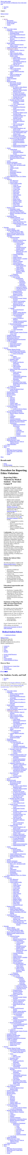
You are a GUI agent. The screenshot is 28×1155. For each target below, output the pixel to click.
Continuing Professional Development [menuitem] (16, 339)
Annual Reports (8, 669)
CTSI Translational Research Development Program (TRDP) (20, 1025)
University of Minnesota (15, 682)
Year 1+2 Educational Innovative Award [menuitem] (18, 124)
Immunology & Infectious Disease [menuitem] (18, 420)
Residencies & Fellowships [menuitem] (13, 336)
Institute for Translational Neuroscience (19, 1124)
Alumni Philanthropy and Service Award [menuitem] (19, 129)
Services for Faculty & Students (18, 837)
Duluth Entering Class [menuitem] (18, 223)
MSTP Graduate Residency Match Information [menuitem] (20, 271)
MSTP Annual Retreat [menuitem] (18, 314)
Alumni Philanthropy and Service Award (19, 827)
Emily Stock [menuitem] (16, 190)
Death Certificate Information (17, 1071)
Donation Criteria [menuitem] (14, 359)
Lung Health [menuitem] (13, 437)
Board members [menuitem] (17, 151)
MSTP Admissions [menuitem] (14, 275)
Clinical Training (20, 941)
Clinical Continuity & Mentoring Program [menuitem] (18, 303)
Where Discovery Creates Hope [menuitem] (14, 451)
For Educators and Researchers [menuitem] (17, 350)
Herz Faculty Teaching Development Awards (15, 782)
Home (5, 463)
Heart (11, 868)
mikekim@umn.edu (12, 511)
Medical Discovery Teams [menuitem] (13, 440)
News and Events (14, 777)
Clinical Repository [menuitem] (11, 444)
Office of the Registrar (15, 730)
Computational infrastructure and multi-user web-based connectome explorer (20, 770)
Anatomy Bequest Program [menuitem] (13, 349)
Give (5, 649)
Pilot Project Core (14, 773)
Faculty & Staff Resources (10, 654)
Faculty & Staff (10, 23)
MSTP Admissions (14, 974)
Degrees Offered (11, 927)
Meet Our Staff (16, 1056)
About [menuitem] (5, 27)
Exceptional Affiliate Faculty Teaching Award (20, 812)
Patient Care (7, 1144)
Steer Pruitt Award (17, 797)
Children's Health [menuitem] (14, 168)
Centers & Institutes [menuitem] (11, 78)
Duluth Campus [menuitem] (11, 43)
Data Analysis (16, 761)
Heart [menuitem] (11, 169)
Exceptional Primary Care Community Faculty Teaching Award (19, 815)
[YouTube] (5, 671)
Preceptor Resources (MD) (16, 930)
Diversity (6, 651)
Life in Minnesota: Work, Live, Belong (16, 875)
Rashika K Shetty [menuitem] (17, 202)
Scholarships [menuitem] (13, 173)
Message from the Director (19, 939)
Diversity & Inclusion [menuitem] (12, 162)
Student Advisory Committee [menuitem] (20, 258)
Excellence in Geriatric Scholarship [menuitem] (18, 102)
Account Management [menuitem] (18, 139)
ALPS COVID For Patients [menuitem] (20, 409)
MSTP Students (14, 995)
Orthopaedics (13, 869)
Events (8, 1153)
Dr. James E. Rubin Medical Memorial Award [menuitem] (20, 87)
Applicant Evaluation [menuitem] (21, 287)
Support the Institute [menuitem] (21, 436)
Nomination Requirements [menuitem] (19, 136)
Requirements (19, 977)
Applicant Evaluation (21, 985)
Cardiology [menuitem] (12, 416)
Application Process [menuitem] (12, 216)
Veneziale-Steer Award (18, 791)
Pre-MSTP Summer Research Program (18, 992)
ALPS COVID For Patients (20, 1107)
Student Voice (13, 1045)
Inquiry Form (16, 1063)
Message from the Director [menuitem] (19, 240)
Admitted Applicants (15, 916)
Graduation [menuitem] (16, 70)
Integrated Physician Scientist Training (21, 946)
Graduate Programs (11, 1034)
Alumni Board (13, 848)
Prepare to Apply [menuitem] (11, 207)
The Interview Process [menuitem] (21, 288)
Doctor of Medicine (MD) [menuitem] (13, 230)
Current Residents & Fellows (11, 660)
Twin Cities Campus (12, 690)
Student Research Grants (19, 845)
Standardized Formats (18, 767)
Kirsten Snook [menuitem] (16, 199)
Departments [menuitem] (10, 77)
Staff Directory (16, 958)
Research (6, 1046)
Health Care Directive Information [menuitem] (18, 362)
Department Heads (14, 695)
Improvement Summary (16, 1042)
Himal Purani (16, 890)
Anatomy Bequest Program (13, 1048)
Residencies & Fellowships (13, 1035)
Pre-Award (9, 1095)
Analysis (15, 753)
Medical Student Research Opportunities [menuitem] (19, 59)
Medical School (4, 13)
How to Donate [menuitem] (14, 360)
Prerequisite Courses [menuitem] (15, 209)
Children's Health (14, 866)
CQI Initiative (13, 1041)
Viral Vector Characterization (20, 747)
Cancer (11, 865)
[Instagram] (3, 671)
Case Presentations (17, 1014)
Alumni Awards (14, 825)
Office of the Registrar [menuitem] (15, 68)
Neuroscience (13, 1121)
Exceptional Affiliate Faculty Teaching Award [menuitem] (20, 113)
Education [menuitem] (6, 227)
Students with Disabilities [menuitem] (19, 301)
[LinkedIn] (6, 671)
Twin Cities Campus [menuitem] (12, 29)
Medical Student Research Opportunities (19, 721)
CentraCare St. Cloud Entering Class (18, 918)
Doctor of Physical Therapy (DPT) (15, 931)
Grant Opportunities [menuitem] (18, 329)
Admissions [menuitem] (6, 177)
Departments (10, 739)
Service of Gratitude (15, 1085)
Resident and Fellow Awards (17, 798)
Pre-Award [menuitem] (9, 396)
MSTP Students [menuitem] (14, 297)
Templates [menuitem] (12, 401)
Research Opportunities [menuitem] (15, 324)
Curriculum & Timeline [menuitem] (19, 245)
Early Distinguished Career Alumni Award (19, 831)
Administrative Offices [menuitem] (12, 48)
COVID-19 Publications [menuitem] (16, 410)
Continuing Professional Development (16, 1038)
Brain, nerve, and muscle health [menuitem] (17, 165)
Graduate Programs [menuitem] (11, 335)
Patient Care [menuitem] (7, 445)
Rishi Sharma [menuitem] (16, 203)
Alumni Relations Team (16, 855)
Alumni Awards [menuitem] (14, 126)
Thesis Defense (20, 967)
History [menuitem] (8, 80)
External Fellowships (18, 953)
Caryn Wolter (16, 886)
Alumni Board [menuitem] (13, 149)
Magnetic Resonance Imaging (17, 1120)
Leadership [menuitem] (9, 30)
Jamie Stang (16, 892)
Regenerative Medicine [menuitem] (15, 172)
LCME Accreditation (12, 1039)
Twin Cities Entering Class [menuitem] (19, 221)
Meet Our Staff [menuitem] (16, 358)
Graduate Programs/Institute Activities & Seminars (20, 1020)
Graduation (16, 732)
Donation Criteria (14, 1058)
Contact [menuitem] (9, 160)
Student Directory (17, 956)
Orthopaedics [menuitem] (13, 170)
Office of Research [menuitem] (11, 387)
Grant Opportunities (18, 1028)
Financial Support (17, 990)
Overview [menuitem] (15, 238)
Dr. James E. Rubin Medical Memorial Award (20, 786)
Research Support (11, 1093)
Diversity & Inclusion (12, 861)
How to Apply (16, 975)
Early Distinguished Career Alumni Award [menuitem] (19, 133)
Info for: (6, 19)
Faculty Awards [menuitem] (14, 105)
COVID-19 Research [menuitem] (12, 406)
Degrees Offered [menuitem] (11, 229)
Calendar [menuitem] (12, 308)
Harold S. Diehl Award (18, 834)
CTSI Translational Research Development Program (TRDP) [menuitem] (20, 327)
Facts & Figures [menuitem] (14, 182)
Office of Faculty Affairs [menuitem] (16, 53)
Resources (15, 973)
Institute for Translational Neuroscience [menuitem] (19, 425)
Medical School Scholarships (20, 844)
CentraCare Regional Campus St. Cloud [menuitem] (17, 47)
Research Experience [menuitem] (22, 280)
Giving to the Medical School (14, 862)
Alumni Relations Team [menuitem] (16, 156)
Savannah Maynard (18, 905)
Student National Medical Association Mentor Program (17, 909)
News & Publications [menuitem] (18, 264)
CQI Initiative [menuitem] (13, 342)
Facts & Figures (14, 880)
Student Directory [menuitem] (17, 257)
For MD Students (8, 465)
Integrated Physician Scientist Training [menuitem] (21, 248)
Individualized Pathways (13, 1036)
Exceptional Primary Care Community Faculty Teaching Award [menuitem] (19, 117)
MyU (5, 8)
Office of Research (11, 1086)
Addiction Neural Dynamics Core (18, 754)
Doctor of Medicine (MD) (13, 929)
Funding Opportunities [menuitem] (12, 392)
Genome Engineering (15, 1117)
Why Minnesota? (14, 879)
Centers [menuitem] (18, 428)
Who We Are (16, 726)
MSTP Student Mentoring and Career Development (21, 950)
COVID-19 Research (12, 1104)
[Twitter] (2, 671)
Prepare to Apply (11, 906)
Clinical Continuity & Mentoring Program (18, 1002)
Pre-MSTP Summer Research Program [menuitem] (18, 293)
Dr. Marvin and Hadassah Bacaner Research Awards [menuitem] (19, 94)
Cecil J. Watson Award (18, 802)
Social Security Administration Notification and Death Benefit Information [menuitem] (20, 377)
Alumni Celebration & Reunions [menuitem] (18, 155)
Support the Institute (21, 1134)
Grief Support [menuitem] (16, 380)
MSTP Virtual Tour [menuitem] (18, 295)
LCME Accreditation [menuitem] (12, 341)
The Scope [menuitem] (9, 453)
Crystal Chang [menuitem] (16, 189)
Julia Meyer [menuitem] (16, 197)
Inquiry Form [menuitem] (16, 365)
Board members (17, 849)
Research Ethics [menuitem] (11, 393)
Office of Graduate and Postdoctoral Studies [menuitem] (15, 75)
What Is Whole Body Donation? (18, 1051)
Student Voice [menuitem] (13, 346)
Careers (5, 650)
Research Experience (22, 979)
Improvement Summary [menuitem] (16, 343)
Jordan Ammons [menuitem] (17, 194)
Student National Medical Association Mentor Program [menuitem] (17, 211)
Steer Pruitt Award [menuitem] (17, 98)
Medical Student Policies (10, 564)
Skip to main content (6, 1)
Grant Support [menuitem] (16, 57)
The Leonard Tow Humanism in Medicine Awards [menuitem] (19, 121)
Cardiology (12, 1114)
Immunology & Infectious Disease (18, 1119)
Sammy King (16, 903)
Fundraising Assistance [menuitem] (18, 141)
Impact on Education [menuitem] (18, 353)
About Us (9, 878)
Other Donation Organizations (17, 1065)
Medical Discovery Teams (13, 1138)
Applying (15, 774)
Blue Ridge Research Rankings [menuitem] (14, 450)
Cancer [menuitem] (11, 166)
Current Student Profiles (16, 882)
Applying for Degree (10, 635)
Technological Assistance (19, 759)
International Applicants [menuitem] (22, 283)
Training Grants (14, 1102)
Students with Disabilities (19, 1000)
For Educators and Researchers (17, 1049)
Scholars (18, 1133)
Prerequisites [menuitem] (22, 285)
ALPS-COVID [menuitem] (14, 407)
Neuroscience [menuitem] (13, 423)
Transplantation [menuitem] (14, 175)
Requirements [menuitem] (19, 278)
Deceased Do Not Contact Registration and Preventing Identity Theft (20, 1082)
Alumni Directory (17, 961)
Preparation (19, 1015)
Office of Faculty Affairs (16, 715)
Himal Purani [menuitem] (16, 192)
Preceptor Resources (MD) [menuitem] (16, 231)
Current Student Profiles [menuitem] (16, 183)
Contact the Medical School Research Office (17, 1088)
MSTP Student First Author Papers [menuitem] (21, 266)
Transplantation (14, 873)
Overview (15, 937)
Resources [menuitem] (15, 274)
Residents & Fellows (12, 22)
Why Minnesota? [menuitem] (14, 180)
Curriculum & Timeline (19, 943)
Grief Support (16, 1079)
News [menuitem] (5, 447)
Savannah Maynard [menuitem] (18, 206)
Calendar (12, 1007)
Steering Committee (18, 960)
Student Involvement (15, 1043)
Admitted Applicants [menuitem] (15, 217)
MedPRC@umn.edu (12, 507)
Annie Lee (15, 883)
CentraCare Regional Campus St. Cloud (17, 709)
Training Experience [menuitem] (18, 241)
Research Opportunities (15, 1022)
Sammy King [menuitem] (16, 204)
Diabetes (12, 1116)
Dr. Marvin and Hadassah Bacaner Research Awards (19, 793)
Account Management (18, 838)
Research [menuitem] (6, 348)
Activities (15, 954)
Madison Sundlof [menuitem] (17, 200)
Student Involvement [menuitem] (15, 345)
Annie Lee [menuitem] (15, 185)
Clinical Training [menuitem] (20, 243)
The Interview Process (21, 987)
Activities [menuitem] (15, 255)
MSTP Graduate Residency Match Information (20, 970)
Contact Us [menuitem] (12, 331)
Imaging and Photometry (19, 760)
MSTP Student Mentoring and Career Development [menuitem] (21, 251)
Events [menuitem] (8, 454)
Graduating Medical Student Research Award (20, 789)
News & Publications (18, 963)
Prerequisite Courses (15, 907)
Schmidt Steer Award (18, 795)
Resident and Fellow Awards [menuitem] (17, 100)
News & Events (20, 1130)
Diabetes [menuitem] (12, 417)
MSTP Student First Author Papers (21, 965)
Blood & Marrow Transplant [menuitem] (17, 413)
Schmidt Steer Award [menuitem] (18, 97)
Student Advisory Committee (20, 957)
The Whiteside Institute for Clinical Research (19, 724)
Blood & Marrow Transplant (17, 1112)
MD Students (10, 20)
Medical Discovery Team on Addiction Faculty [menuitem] (17, 442)
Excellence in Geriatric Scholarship (18, 800)
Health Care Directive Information (18, 1061)
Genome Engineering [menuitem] (15, 418)
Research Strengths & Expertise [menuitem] (14, 411)
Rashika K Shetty (17, 900)
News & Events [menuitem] (20, 431)
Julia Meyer (16, 896)
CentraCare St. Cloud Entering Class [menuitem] (18, 219)
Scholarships (13, 872)
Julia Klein (15, 895)
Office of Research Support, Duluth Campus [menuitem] (17, 45)
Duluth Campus (11, 705)
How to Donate (14, 1059)
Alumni (9, 25)
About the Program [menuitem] (14, 237)
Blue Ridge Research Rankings (14, 1148)
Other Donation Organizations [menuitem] (17, 367)
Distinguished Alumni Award (20, 829)
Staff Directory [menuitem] (16, 260)
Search (2, 11)
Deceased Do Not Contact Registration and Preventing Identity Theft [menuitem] (20, 383)
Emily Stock (16, 889)
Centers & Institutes (11, 740)
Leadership (9, 692)
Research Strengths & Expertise (14, 1110)
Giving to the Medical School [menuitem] (14, 163)
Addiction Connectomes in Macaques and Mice (19, 765)
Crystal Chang (16, 888)
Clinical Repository (11, 1143)
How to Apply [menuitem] (16, 277)
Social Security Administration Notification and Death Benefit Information (20, 1076)
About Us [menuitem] (9, 179)
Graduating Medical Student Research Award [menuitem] (20, 90)
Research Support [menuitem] (11, 394)
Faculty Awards (14, 804)
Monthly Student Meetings (19, 1011)
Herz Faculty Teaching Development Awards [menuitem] (15, 83)
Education (6, 926)
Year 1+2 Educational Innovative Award (18, 823)
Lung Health (13, 1136)
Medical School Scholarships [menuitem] (20, 145)
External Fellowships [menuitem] (18, 254)
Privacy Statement (14, 685)
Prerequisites (22, 984)
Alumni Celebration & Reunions (18, 854)
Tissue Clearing (17, 750)
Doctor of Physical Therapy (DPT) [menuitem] (15, 233)
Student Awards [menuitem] (14, 85)
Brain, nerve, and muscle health (17, 863)
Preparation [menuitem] (19, 316)
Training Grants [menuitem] (14, 403)
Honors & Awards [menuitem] (11, 81)
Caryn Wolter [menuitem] (16, 187)
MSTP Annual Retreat (18, 1012)
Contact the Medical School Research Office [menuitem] (17, 389)
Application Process (12, 914)
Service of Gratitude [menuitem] (15, 386)
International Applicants (22, 982)
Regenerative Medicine (15, 871)
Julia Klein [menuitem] (15, 196)
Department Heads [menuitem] (14, 33)
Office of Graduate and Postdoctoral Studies (15, 737)
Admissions (6, 876)
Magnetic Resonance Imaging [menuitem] (17, 421)
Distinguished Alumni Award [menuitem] (20, 131)
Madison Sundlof (17, 899)
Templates (12, 1100)
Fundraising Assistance (18, 839)
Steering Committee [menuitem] (18, 261)
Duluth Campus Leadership (16, 693)
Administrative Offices (12, 710)
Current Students (8, 658)
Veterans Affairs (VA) (15, 1103)
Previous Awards (17, 776)
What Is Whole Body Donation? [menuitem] (18, 352)
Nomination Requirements (19, 835)
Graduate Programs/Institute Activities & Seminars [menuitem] (20, 321)
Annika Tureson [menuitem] (17, 186)
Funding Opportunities (12, 1090)
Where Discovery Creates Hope (11, 666)
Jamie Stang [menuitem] (16, 193)
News (5, 1146)
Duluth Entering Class (18, 922)
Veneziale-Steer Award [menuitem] (18, 92)
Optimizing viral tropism (19, 746)
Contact (9, 859)
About (5, 689)
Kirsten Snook (16, 897)
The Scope (6, 667)
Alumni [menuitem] (9, 148)
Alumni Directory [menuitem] (17, 263)
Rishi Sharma (16, 902)
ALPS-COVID (14, 1106)
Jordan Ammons (17, 893)
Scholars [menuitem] (18, 434)
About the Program (14, 936)
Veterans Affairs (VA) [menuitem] (15, 404)
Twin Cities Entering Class (19, 920)
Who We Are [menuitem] (16, 64)
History (8, 778)
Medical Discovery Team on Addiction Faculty (17, 1141)
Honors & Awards (11, 780)
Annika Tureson (17, 885)
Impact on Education (18, 1052)
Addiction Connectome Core (17, 763)
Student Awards (14, 784)
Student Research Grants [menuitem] (19, 146)
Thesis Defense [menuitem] (20, 268)
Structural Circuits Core (16, 749)
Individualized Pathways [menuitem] (13, 338)
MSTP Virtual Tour (18, 994)
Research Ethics (11, 1092)
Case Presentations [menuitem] (17, 315)
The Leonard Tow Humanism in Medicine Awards (19, 820)
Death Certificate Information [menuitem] (17, 372)
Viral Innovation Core (15, 742)
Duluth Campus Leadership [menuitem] (16, 31)
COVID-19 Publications (16, 1109)
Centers (18, 1127)
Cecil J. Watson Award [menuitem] (18, 104)
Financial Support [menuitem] (17, 291)
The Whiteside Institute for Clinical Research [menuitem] (19, 62)
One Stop (6, 6)
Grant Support (16, 719)
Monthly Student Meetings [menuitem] (19, 312)
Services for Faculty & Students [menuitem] (18, 138)
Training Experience (18, 940)
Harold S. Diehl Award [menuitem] (18, 135)
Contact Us (6, 646)
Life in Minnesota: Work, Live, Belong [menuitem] (16, 176)
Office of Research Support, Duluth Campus (17, 707)
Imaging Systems (17, 751)
